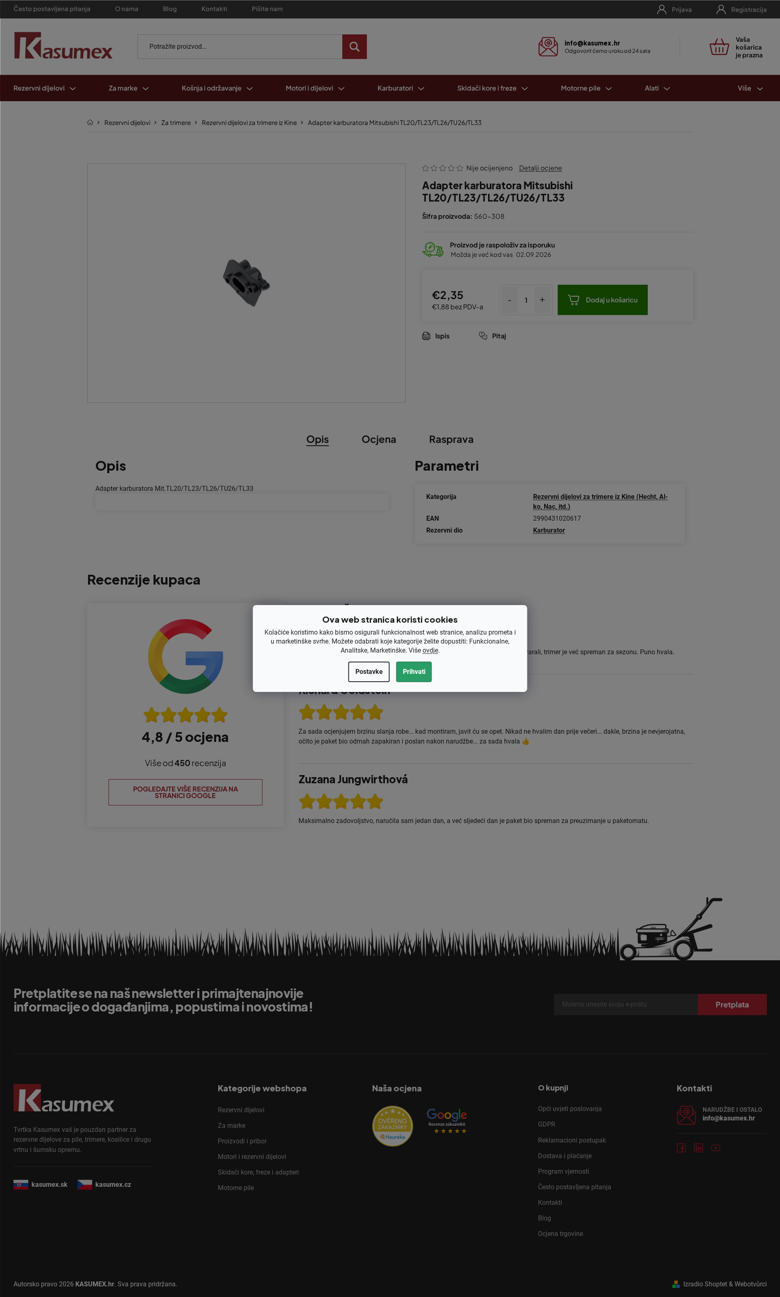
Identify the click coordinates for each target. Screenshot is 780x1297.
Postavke (369, 672)
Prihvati (414, 672)
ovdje (430, 650)
